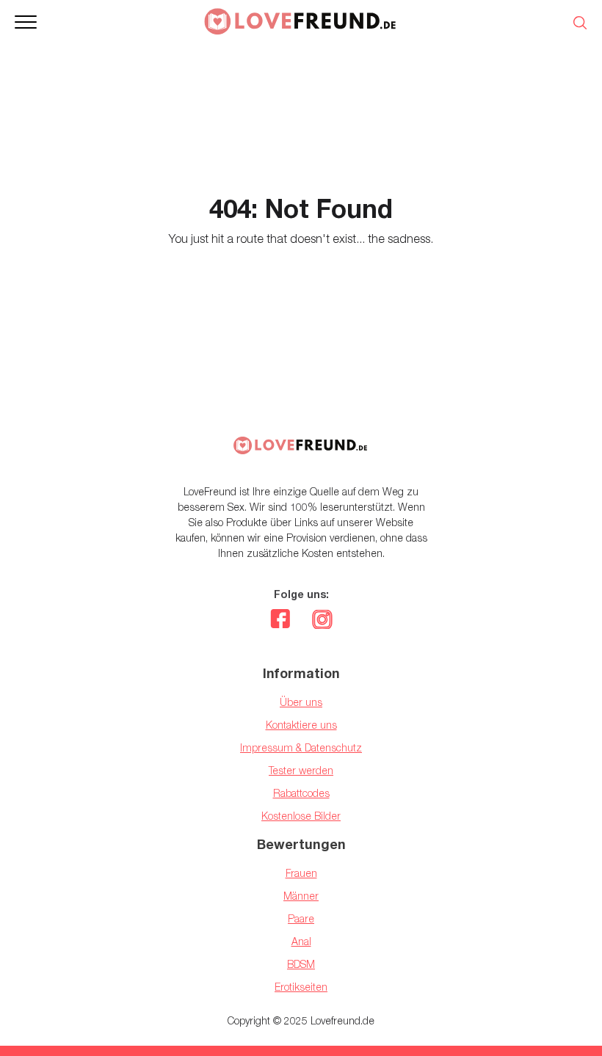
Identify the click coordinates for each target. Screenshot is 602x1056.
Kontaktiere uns (301, 724)
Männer (301, 895)
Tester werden (301, 770)
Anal (301, 941)
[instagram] (322, 621)
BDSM (301, 964)
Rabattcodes (301, 793)
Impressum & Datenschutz (301, 747)
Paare (301, 918)
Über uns (301, 702)
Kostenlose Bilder (301, 815)
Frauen (301, 873)
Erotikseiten (301, 986)
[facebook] (280, 621)
